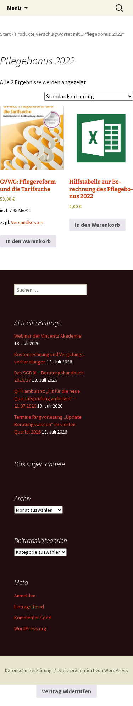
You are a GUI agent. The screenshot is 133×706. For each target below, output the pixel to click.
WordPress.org (30, 628)
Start (5, 34)
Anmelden (24, 595)
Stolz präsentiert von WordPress (93, 670)
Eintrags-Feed (29, 606)
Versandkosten (27, 222)
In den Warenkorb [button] (28, 241)
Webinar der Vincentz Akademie (48, 336)
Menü (14, 7)
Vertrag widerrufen (66, 691)
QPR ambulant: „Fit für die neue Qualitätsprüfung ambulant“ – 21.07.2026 (47, 398)
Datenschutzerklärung (28, 670)
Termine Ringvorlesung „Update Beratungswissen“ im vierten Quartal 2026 (48, 424)
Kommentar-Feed (32, 617)
